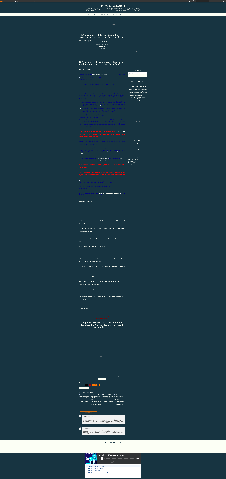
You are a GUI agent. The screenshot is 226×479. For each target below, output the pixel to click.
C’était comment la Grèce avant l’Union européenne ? (92, 246)
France (105, 74)
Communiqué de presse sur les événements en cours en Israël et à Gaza (97, 215)
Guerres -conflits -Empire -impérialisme (102, 44)
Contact (125, 14)
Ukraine (102, 105)
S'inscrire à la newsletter (83, 388)
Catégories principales (104, 14)
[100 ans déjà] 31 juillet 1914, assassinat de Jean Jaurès (89, 57)
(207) (133, 159)
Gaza (92, 105)
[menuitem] (87, 14)
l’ (103, 158)
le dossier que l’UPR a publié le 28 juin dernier (109, 193)
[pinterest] (193, 1)
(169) (130, 164)
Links (129, 151)
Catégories (94, 14)
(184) (132, 162)
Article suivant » (121, 376)
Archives (118, 14)
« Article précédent (83, 376)
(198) (132, 161)
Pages (113, 14)
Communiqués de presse (97, 74)
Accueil (88, 14)
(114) (134, 165)
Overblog (120, 442)
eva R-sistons (138, 98)
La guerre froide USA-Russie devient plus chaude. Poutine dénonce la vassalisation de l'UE (102, 325)
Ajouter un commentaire (88, 412)
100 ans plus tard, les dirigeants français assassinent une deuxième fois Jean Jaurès (102, 63)
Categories (90, 40)
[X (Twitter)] (191, 1)
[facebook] (189, 1)
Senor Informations (113, 5)
